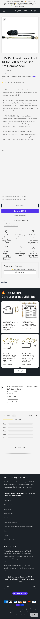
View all (20, 371)
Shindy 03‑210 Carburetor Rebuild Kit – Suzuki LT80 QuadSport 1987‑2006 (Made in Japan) (10, 324)
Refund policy (32, 609)
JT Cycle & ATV (12, 609)
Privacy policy (10, 612)
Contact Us (7, 500)
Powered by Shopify (22, 609)
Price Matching (8, 513)
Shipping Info (8, 505)
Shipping (3, 73)
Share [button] (5, 282)
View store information (11, 226)
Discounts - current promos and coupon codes (18, 527)
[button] (4, 11)
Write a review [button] (20, 272)
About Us (7, 518)
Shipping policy (31, 612)
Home (6, 535)
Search (6, 531)
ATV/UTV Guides (9, 540)
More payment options (20, 215)
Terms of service (20, 612)
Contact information (21, 615)
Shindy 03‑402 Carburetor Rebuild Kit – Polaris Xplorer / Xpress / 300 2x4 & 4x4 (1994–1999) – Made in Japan (29, 357)
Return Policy (8, 509)
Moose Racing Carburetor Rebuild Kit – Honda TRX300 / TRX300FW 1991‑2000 (29, 323)
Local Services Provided (11, 522)
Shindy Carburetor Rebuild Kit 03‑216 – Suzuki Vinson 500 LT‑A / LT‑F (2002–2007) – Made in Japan (9, 357)
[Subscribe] (34, 586)
